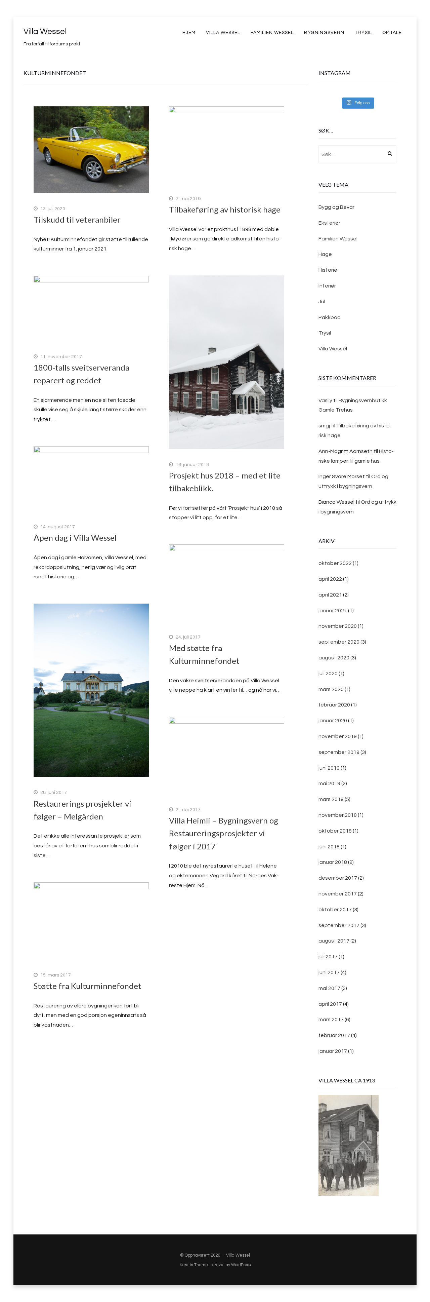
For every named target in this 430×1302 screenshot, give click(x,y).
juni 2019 (329, 768)
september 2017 (338, 925)
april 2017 (330, 1004)
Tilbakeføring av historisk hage (225, 209)
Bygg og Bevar (336, 207)
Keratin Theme (194, 1265)
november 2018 (337, 815)
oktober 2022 (335, 563)
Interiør (327, 286)
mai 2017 (329, 988)
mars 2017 (331, 1019)
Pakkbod (329, 317)
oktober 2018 (335, 831)
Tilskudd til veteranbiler (77, 219)
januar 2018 (332, 862)
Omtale (392, 32)
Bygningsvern (324, 32)
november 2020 (337, 626)
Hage (325, 254)
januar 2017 (332, 1051)
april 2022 (330, 579)
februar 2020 (334, 704)
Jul (321, 301)
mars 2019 (331, 799)
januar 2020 (332, 720)
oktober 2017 (335, 909)
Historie (327, 270)
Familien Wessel (272, 32)
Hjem (189, 32)
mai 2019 (329, 783)
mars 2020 (331, 689)
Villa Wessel (45, 31)
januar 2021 (332, 610)
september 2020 (338, 642)
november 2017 (337, 893)
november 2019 (337, 736)
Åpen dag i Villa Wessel (75, 537)
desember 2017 (337, 878)
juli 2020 (328, 673)
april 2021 (330, 595)
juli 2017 (328, 956)
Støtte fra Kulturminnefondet (87, 986)
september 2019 (338, 752)
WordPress (241, 1265)
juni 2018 (329, 846)
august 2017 (333, 941)
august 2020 (333, 657)
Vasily (325, 400)
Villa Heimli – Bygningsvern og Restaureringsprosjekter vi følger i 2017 (223, 833)
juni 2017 (329, 972)
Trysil (363, 32)
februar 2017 (334, 1035)
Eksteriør (329, 223)
